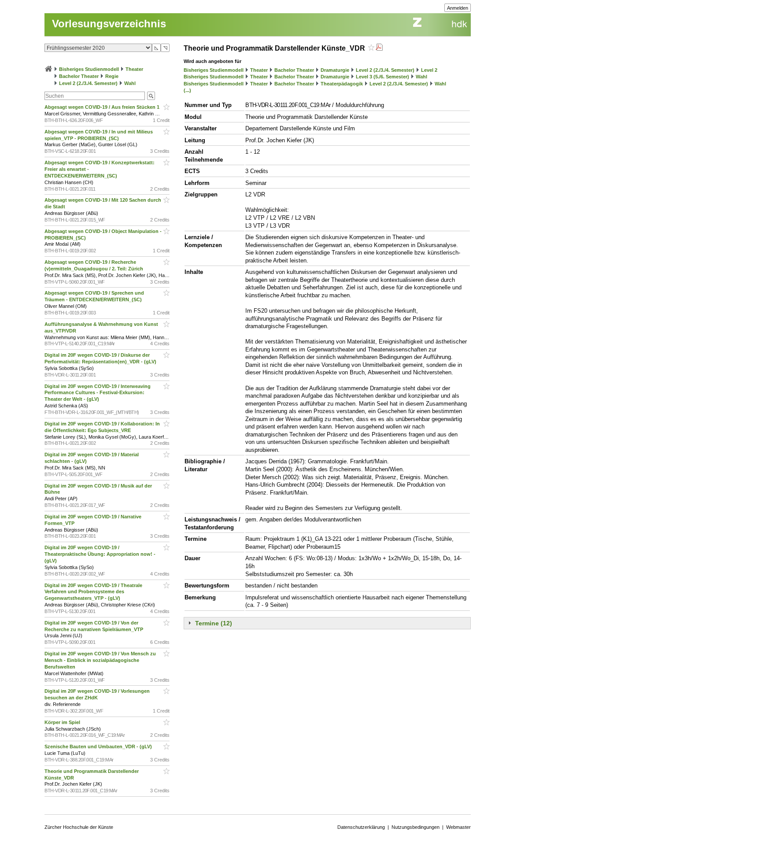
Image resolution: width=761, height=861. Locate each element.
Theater (134, 69)
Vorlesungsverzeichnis (109, 24)
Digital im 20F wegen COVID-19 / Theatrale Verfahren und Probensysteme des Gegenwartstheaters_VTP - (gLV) (93, 592)
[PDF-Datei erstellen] (379, 48)
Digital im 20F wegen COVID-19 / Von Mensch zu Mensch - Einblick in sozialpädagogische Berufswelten (100, 660)
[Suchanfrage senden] (151, 96)
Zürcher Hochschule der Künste (78, 827)
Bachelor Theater (79, 76)
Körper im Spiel (62, 722)
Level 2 (429, 70)
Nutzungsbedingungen (416, 827)
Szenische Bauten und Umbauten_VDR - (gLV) (98, 746)
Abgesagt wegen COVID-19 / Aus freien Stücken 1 (102, 107)
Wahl (130, 83)
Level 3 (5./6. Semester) (382, 76)
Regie (111, 76)
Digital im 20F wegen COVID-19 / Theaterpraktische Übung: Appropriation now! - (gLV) (99, 554)
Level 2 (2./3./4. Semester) (88, 83)
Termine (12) (213, 623)
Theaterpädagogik (342, 83)
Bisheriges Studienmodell (89, 69)
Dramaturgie (335, 70)
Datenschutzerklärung (361, 827)
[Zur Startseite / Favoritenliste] (48, 69)
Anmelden (457, 8)
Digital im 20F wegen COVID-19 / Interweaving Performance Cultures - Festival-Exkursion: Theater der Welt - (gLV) (97, 393)
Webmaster (458, 827)
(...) (187, 90)
